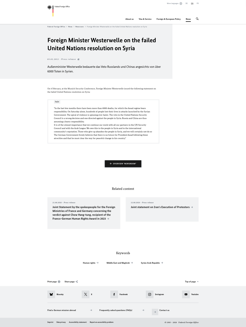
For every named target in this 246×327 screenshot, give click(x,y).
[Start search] (197, 19)
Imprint (50, 322)
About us (129, 19)
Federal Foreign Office (56, 27)
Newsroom (79, 27)
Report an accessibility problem (101, 322)
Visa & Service (145, 19)
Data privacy (61, 322)
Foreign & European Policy (169, 19)
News (188, 20)
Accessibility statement (78, 322)
